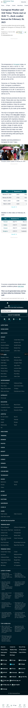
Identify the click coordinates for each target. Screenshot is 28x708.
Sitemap (3, 661)
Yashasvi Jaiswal (4, 354)
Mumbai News (4, 377)
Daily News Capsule (6, 317)
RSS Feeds (12, 661)
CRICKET (3, 343)
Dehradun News (18, 366)
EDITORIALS (4, 473)
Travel (15, 431)
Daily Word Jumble (5, 522)
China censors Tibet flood (7, 536)
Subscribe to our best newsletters (14, 313)
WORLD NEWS (4, 335)
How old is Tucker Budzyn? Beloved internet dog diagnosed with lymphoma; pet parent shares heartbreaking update (7, 591)
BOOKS (3, 497)
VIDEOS (3, 453)
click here (21, 286)
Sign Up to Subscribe (14, 321)
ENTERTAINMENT (5, 386)
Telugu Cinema (17, 563)
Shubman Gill (17, 348)
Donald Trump (4, 541)
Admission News (5, 411)
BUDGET (3, 457)
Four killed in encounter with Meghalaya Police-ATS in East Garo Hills (20, 581)
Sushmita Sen (17, 536)
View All (13, 207)
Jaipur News (17, 371)
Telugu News (4, 569)
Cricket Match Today (19, 346)
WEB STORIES (4, 437)
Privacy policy (4, 656)
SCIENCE (3, 465)
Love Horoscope (5, 548)
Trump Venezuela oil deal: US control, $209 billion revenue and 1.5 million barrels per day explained (20, 621)
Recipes (16, 428)
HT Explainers (17, 571)
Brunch (16, 423)
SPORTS (3, 485)
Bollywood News (5, 389)
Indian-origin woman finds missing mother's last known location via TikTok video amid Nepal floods (7, 602)
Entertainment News (6, 566)
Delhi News (3, 369)
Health (2, 428)
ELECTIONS (4, 505)
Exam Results (4, 416)
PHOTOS (3, 449)
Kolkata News (4, 374)
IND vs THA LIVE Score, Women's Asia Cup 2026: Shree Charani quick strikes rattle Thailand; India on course (7, 635)
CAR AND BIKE (4, 477)
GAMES (3, 517)
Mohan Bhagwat (5, 533)
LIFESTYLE (3, 420)
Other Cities (17, 382)
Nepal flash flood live (19, 551)
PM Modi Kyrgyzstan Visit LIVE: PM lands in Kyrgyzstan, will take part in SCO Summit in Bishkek (7, 645)
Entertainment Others (19, 397)
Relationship (4, 431)
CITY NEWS (4, 361)
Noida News (17, 377)
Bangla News (17, 566)
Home (2, 5)
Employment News (18, 413)
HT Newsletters (22, 656)
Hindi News (17, 569)
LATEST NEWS (4, 331)
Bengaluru (5, 231)
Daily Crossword (18, 520)
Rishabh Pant (17, 354)
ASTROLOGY (4, 401)
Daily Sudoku (4, 520)
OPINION (3, 469)
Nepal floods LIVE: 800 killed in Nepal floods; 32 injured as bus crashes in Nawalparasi (20, 635)
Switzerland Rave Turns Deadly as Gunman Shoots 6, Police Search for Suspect (19, 602)
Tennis (15, 491)
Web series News (5, 397)
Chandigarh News (5, 366)
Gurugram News (18, 369)
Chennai (5, 228)
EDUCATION (4, 408)
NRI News (3, 571)
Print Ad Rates (13, 658)
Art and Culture (4, 423)
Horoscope (3, 404)
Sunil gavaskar (17, 539)
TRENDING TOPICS (5, 555)
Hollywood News (18, 389)
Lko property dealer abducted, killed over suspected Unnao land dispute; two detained (7, 621)
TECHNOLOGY (4, 481)
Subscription (4, 658)
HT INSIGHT (4, 501)
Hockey (2, 491)
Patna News (4, 380)
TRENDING (3, 441)
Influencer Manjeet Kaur (20, 533)
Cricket (13, 5)
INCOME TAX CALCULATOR (8, 526)
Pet (1, 434)
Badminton (3, 488)
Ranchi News (4, 382)
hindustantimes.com (8, 35)
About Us (3, 653)
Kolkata (5, 225)
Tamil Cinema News (18, 392)
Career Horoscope (18, 544)
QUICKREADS (4, 509)
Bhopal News (17, 363)
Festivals (16, 425)
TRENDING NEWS (5, 530)
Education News (18, 416)
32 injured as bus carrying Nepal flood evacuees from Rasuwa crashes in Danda (6, 611)
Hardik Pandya (17, 351)
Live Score (3, 348)
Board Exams (17, 411)
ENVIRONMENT (5, 461)
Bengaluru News (5, 363)
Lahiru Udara (17, 357)
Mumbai (5, 221)
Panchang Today (5, 551)
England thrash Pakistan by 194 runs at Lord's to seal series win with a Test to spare (7, 582)
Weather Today (13, 656)
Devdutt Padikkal (5, 351)
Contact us (12, 653)
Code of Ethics (22, 658)
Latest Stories (5, 577)
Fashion (2, 425)
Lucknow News (17, 374)
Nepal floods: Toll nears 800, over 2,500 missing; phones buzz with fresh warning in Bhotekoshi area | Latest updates (20, 612)
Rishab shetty (17, 541)
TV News (16, 394)
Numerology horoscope (19, 548)
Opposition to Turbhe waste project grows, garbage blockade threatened (20, 589)
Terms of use (22, 653)
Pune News (16, 380)
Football (16, 488)
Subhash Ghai (4, 539)
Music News (4, 392)
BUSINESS (3, 445)
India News (20, 5)
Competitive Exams (5, 413)
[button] (2, 2)
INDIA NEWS (4, 339)
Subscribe (23, 2)
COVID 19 (3, 513)
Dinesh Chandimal (5, 357)
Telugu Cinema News (6, 394)
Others (2, 493)
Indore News (4, 371)
